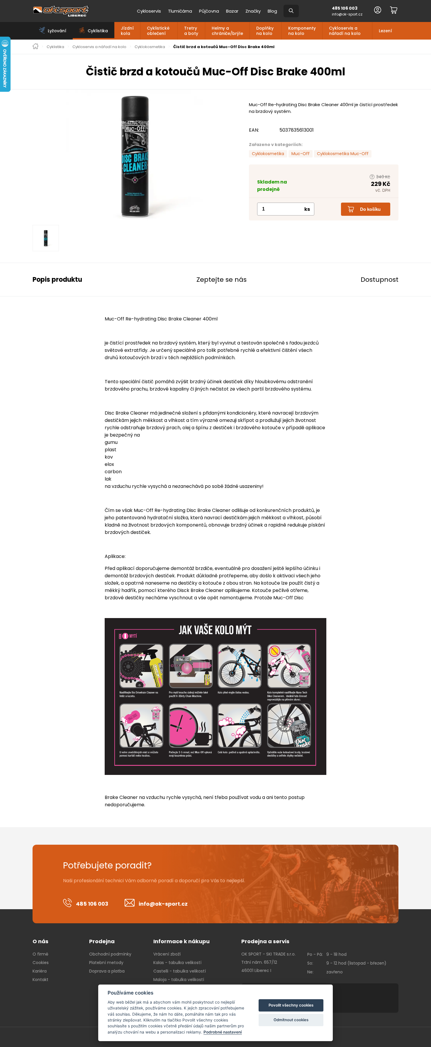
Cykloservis (149, 11)
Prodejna (102, 941)
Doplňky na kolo (265, 30)
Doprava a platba (107, 971)
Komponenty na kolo (302, 30)
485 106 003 (344, 8)
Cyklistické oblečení (158, 30)
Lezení (385, 31)
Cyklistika (55, 47)
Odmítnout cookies (291, 1019)
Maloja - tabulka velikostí (178, 979)
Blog (272, 11)
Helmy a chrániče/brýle (227, 30)
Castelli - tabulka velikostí (179, 971)
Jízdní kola (127, 30)
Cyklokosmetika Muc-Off (343, 154)
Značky (253, 11)
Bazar (232, 11)
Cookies (41, 962)
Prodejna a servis (265, 941)
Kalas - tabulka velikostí (177, 962)
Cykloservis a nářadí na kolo (345, 30)
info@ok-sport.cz (347, 14)
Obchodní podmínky (110, 954)
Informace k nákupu (181, 941)
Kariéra (40, 971)
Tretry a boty (191, 30)
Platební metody (106, 962)
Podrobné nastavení (222, 1032)
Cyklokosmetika (150, 47)
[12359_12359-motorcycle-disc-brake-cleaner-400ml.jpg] (135, 155)
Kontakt (40, 979)
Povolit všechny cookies (291, 1005)
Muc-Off (300, 154)
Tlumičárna (180, 11)
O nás (40, 941)
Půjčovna (209, 11)
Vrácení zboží (167, 954)
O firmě (40, 954)
